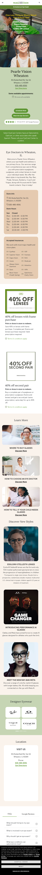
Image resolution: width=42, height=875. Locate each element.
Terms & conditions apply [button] (17, 339)
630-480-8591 (21, 86)
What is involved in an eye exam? (19, 831)
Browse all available (22, 97)
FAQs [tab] (10, 814)
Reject (21, 866)
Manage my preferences (21, 871)
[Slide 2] (21, 731)
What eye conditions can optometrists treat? (16, 843)
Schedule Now (21, 111)
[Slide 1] (17, 731)
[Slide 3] (24, 731)
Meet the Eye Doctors (20, 116)
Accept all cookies (21, 861)
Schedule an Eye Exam (21, 7)
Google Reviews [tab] (28, 814)
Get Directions (21, 88)
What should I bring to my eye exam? (18, 824)
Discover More (21, 451)
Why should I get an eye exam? (18, 836)
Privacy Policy (28, 854)
